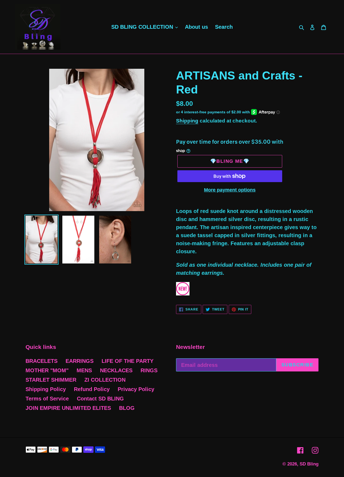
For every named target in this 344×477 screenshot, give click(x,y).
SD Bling (309, 464)
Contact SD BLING (100, 399)
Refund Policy (92, 389)
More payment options (230, 190)
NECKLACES (116, 370)
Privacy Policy (136, 389)
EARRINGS (80, 361)
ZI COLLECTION (105, 380)
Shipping (187, 121)
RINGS (149, 370)
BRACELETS (42, 361)
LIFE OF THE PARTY (127, 361)
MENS (84, 370)
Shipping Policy (46, 389)
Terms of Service (47, 399)
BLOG (127, 408)
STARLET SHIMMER (51, 380)
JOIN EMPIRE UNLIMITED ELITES (68, 408)
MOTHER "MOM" (47, 370)
